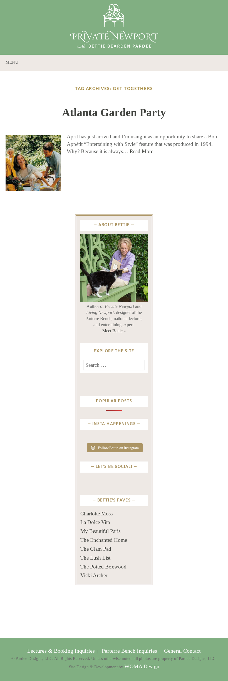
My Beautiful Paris (100, 531)
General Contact (182, 651)
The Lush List (95, 558)
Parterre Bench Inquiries (129, 651)
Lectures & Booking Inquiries (61, 651)
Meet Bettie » (114, 330)
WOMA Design (141, 666)
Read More (141, 151)
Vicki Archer (93, 575)
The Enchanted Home (103, 540)
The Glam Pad (95, 549)
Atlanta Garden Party (114, 112)
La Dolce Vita (95, 522)
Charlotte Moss (96, 514)
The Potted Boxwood (103, 567)
